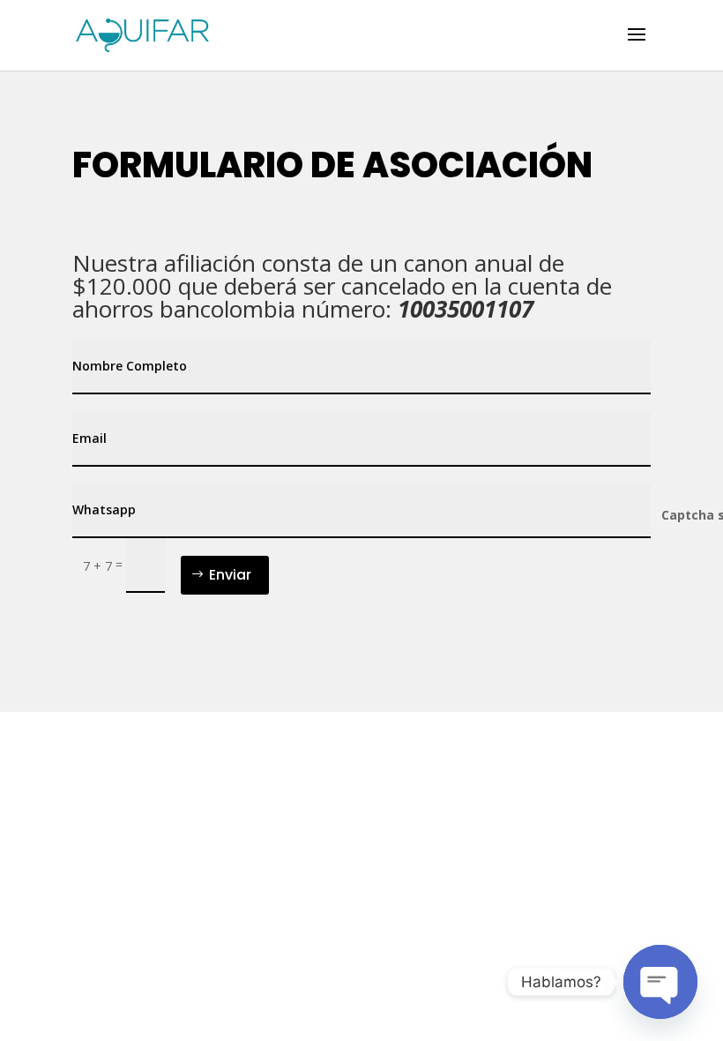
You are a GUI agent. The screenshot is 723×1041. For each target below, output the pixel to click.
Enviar (230, 575)
